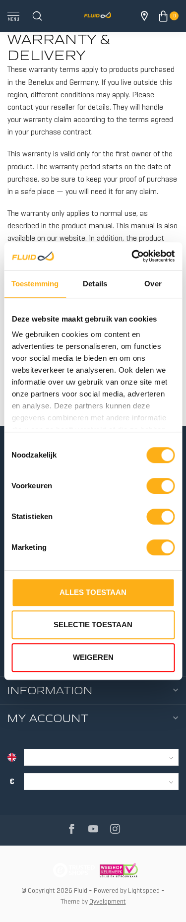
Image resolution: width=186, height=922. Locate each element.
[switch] (160, 486)
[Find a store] (144, 16)
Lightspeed (144, 890)
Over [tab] (152, 283)
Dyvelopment (107, 901)
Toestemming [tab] (35, 283)
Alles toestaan (93, 592)
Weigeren (93, 657)
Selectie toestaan (93, 624)
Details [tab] (95, 283)
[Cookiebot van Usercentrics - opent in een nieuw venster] (132, 256)
